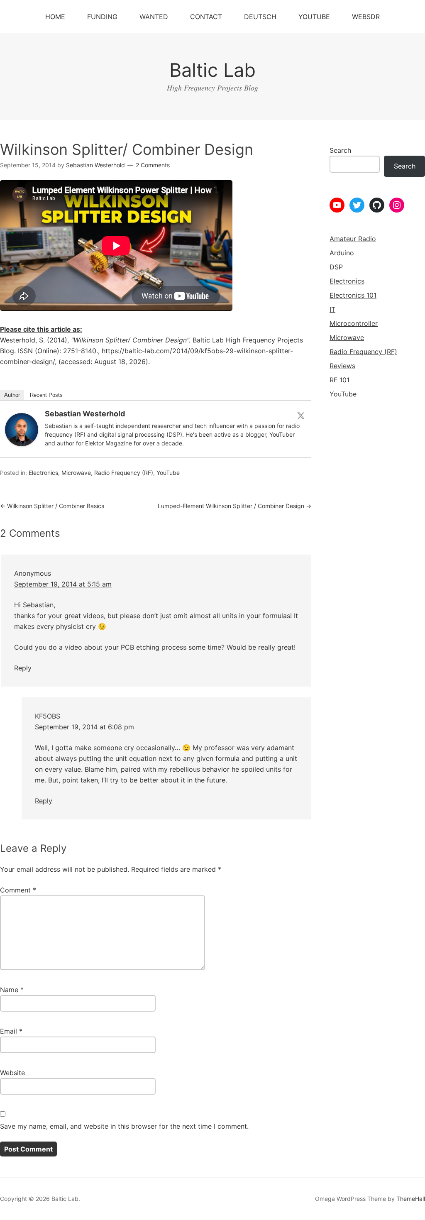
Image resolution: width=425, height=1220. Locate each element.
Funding (102, 16)
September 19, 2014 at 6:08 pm (84, 727)
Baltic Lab (212, 70)
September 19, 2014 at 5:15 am (63, 584)
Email (11, 1031)
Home (55, 16)
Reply (23, 668)
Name (12, 989)
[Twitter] (301, 416)
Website (12, 1072)
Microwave (76, 472)
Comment (18, 890)
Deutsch (260, 16)
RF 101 (339, 380)
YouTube (314, 16)
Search (340, 150)
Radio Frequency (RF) (123, 472)
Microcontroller (354, 323)
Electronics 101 (353, 295)
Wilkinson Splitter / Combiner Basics (52, 505)
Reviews (342, 366)
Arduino (342, 253)
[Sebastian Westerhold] (21, 444)
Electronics (43, 472)
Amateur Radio (353, 239)
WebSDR (366, 16)
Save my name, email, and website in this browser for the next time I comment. (124, 1126)
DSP (336, 267)
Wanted (153, 16)
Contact (206, 16)
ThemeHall (410, 1198)
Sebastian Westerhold (85, 413)
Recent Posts (46, 395)
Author (12, 395)
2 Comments (153, 165)
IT (332, 309)
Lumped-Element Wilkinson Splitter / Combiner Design (234, 505)
